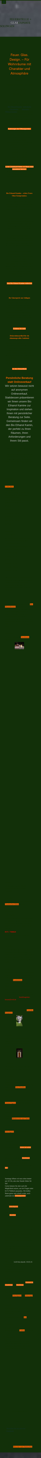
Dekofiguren (9, 1132)
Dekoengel (29, 1296)
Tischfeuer (20, 1285)
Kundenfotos (17, 980)
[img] (21, 8)
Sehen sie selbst (25, 1147)
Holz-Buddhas (20, 1087)
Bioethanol (26, 1158)
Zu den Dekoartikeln (19, 369)
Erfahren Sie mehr (19, 329)
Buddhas (13, 1215)
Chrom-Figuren (10, 1103)
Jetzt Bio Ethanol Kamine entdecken (19, 283)
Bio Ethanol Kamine (15, 107)
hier (6, 1168)
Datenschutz (28, 1447)
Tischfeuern (25, 637)
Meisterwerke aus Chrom (20, 1118)
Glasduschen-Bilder (12, 904)
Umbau (22, 1330)
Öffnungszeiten (20, 1196)
